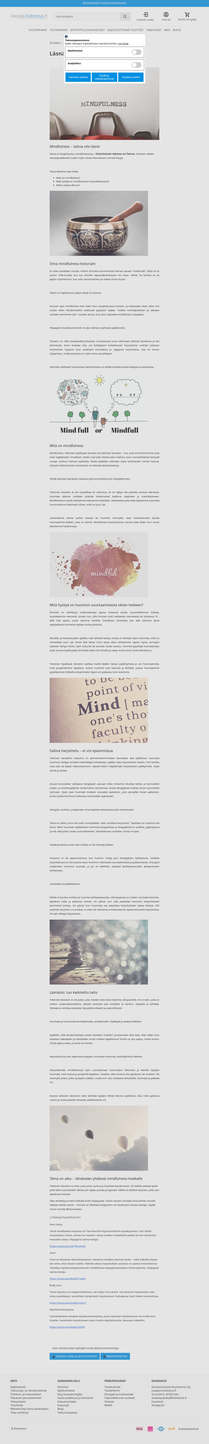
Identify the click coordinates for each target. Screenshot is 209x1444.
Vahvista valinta (78, 77)
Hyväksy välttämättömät (104, 77)
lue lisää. (123, 43)
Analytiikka (74, 63)
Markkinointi (75, 50)
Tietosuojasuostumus (77, 40)
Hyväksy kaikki (131, 77)
